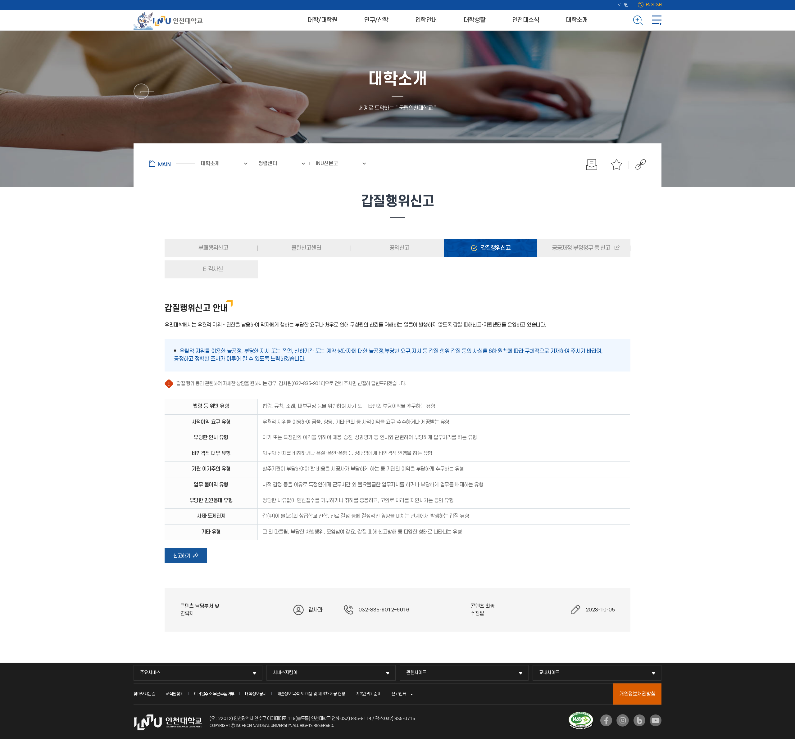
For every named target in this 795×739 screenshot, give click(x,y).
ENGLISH (654, 4)
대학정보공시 (255, 694)
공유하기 (637, 164)
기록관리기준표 (368, 694)
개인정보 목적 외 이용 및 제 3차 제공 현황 (311, 694)
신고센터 (398, 694)
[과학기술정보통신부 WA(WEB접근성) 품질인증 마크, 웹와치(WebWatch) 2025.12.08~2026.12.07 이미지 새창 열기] (581, 715)
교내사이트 (549, 672)
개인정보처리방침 (637, 694)
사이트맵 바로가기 (656, 20)
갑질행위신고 (495, 248)
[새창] (606, 720)
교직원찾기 (175, 694)
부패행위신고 (212, 248)
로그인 (623, 4)
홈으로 (172, 163)
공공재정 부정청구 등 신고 (581, 248)
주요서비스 (150, 672)
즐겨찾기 (616, 164)
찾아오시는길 (144, 694)
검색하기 (638, 20)
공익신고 (398, 248)
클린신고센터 (305, 248)
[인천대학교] (169, 20)
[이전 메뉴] (141, 91)
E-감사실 (212, 269)
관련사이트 (416, 672)
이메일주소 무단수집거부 (214, 694)
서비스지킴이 (285, 672)
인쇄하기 (591, 164)
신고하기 (183, 558)
